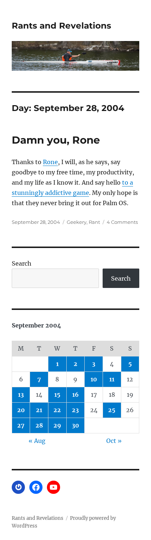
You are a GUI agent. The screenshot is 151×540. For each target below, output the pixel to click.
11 (111, 379)
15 (57, 394)
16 (75, 394)
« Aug (37, 440)
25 (111, 410)
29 (57, 425)
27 (21, 425)
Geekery (76, 222)
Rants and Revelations (61, 26)
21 (39, 410)
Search (22, 263)
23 (75, 410)
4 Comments (122, 222)
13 (21, 394)
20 (21, 410)
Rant (94, 222)
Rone (50, 162)
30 (75, 425)
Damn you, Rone (56, 140)
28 (39, 425)
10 (94, 379)
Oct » (114, 440)
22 (57, 410)
